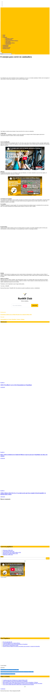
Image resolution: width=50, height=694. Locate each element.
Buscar (1, 556)
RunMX (2, 382)
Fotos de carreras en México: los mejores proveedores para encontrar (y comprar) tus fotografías (21, 646)
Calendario (5, 37)
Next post (2, 316)
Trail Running (8, 43)
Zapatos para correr (6, 47)
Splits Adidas (7, 41)
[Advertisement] (25, 67)
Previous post (3, 312)
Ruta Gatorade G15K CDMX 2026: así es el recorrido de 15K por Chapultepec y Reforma (20, 682)
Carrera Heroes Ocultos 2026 (8, 551)
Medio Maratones (8, 39)
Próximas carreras (6, 48)
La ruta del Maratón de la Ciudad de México (11, 643)
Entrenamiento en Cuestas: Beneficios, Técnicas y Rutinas (12, 319)
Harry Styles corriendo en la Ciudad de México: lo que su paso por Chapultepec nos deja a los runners (22, 683)
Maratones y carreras (9, 38)
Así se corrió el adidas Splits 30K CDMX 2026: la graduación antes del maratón (18, 684)
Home (4, 35)
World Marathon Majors (10, 42)
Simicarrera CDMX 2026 (8, 550)
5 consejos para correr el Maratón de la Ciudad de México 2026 (15, 680)
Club (4, 36)
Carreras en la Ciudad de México (11, 40)
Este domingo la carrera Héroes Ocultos (10, 645)
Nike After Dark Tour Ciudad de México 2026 (12, 552)
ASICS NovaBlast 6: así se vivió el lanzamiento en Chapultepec (16, 385)
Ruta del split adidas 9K (7, 641)
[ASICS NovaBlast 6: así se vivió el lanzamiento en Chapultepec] (21, 380)
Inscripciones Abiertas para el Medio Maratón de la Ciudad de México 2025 (16, 314)
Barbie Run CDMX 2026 (8, 554)
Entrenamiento (6, 45)
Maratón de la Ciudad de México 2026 (10, 553)
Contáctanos (2, 688)
